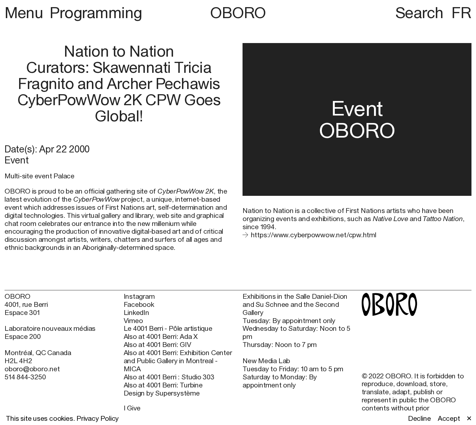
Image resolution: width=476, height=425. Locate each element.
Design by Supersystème (162, 393)
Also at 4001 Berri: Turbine (163, 385)
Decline (419, 418)
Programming (96, 12)
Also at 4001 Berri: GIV (157, 345)
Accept (449, 418)
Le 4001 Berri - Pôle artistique (168, 328)
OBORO (238, 13)
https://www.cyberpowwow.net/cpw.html (313, 235)
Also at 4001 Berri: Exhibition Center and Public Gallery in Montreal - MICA (178, 361)
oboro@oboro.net (32, 369)
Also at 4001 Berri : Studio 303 (169, 377)
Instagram (139, 296)
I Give (132, 408)
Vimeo (133, 321)
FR (461, 12)
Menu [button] (26, 12)
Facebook (139, 304)
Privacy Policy (97, 418)
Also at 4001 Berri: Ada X (161, 337)
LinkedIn (136, 313)
